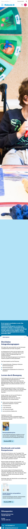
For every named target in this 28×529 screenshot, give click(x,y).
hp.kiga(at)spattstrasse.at (11, 528)
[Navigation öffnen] (2, 5)
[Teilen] (26, 1)
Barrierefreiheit (21, 1)
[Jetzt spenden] (25, 5)
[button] (14, 337)
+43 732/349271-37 (10, 525)
